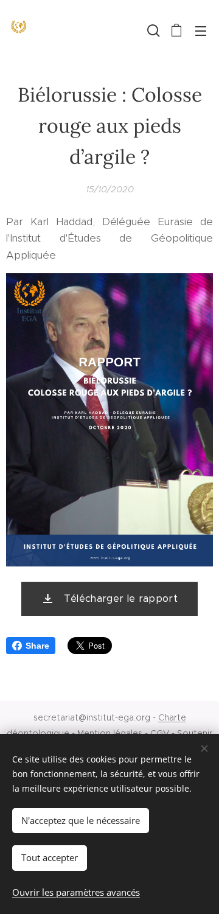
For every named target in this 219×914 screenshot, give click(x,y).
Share (37, 646)
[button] (152, 30)
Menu (201, 30)
